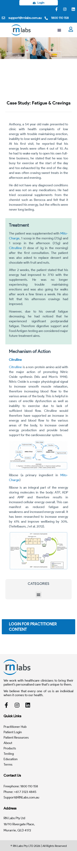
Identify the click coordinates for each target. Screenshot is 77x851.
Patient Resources (16, 737)
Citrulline (15, 248)
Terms (8, 764)
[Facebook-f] (56, 9)
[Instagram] (65, 9)
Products (10, 748)
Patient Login (13, 732)
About (8, 743)
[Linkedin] (73, 9)
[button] (59, 30)
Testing (9, 754)
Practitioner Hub (15, 727)
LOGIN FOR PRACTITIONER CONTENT (33, 627)
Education (11, 759)
